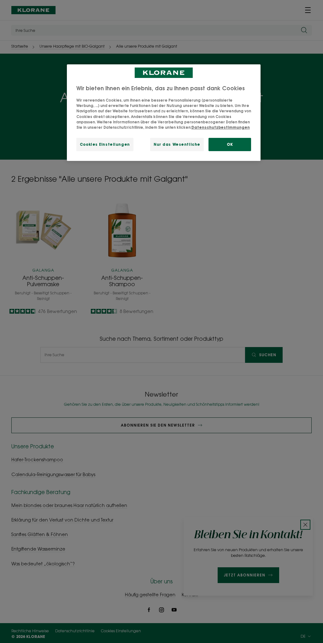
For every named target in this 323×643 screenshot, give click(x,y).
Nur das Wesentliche (177, 144)
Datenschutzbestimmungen (220, 127)
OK (230, 144)
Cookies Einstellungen (105, 144)
